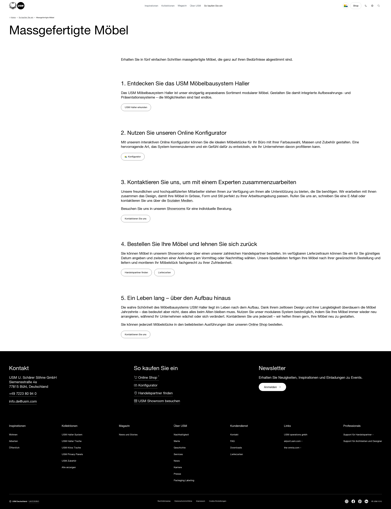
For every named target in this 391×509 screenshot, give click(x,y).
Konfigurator (134, 156)
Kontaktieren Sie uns (135, 218)
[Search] (379, 5)
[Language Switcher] (372, 5)
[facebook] (353, 501)
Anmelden (270, 387)
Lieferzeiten (164, 272)
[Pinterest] (360, 501)
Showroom (176, 253)
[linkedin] (366, 501)
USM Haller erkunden (136, 107)
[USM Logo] (16, 6)
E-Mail (352, 196)
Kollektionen (168, 5)
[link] (17, 435)
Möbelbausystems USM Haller (184, 307)
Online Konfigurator (175, 142)
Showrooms (176, 208)
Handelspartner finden (136, 272)
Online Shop (258, 324)
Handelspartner (254, 253)
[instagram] (346, 501)
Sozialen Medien (179, 200)
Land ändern (34, 501)
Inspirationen (151, 5)
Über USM (195, 5)
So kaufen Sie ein (213, 5)
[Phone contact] (366, 5)
